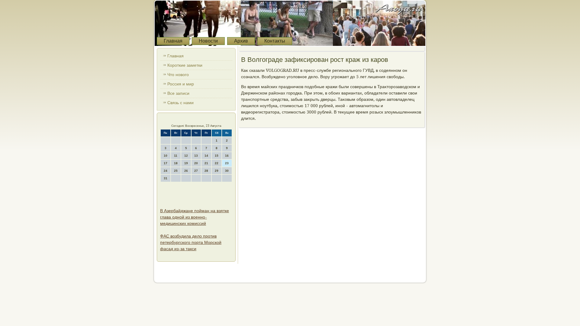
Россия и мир (180, 84)
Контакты (274, 40)
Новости (208, 40)
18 (176, 163)
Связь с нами (180, 102)
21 (206, 163)
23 (227, 163)
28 (206, 170)
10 (165, 155)
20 (196, 163)
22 (216, 163)
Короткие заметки (184, 65)
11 (175, 155)
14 (206, 155)
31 (165, 178)
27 (196, 170)
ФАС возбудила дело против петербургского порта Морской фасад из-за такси (190, 242)
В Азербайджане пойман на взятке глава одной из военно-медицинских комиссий (194, 217)
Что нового (178, 74)
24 (165, 170)
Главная (173, 40)
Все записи (178, 93)
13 (196, 155)
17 (165, 163)
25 (176, 170)
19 (186, 163)
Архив (241, 40)
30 (227, 170)
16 (227, 155)
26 (186, 170)
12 (186, 155)
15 (216, 155)
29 (216, 170)
